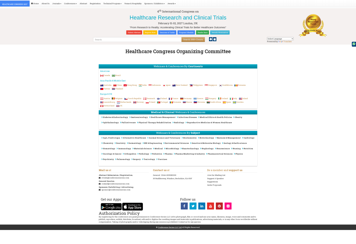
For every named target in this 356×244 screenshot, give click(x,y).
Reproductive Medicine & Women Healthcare (209, 122)
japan (168, 85)
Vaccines (162, 159)
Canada (107, 75)
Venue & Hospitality (133, 3)
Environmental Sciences (177, 143)
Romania (242, 85)
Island (245, 98)
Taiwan (107, 88)
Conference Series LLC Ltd (170, 227)
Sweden (239, 102)
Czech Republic (134, 98)
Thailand (119, 88)
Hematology (109, 148)
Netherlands (125, 102)
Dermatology (134, 143)
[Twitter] (193, 206)
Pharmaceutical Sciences (220, 154)
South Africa (215, 102)
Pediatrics (157, 154)
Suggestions (212, 181)
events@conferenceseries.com (115, 177)
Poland (152, 102)
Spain (228, 102)
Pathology (144, 154)
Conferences (70, 3)
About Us (46, 3)
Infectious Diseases (187, 117)
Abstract (83, 3)
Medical (158, 148)
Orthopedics (130, 154)
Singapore (212, 85)
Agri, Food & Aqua (111, 138)
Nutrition (248, 148)
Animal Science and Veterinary (164, 138)
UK (121, 105)
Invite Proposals (214, 185)
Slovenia (201, 102)
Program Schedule (186, 32)
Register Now (150, 32)
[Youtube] (210, 206)
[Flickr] (228, 206)
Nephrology (208, 148)
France (175, 98)
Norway (140, 102)
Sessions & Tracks (167, 32)
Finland (163, 98)
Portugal (164, 102)
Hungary (212, 98)
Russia (189, 102)
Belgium (119, 98)
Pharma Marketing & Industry (190, 154)
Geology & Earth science (235, 143)
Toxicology (149, 159)
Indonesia (156, 85)
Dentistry (121, 143)
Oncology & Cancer (112, 154)
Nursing (237, 148)
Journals (56, 3)
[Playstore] (211, 39)
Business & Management (229, 138)
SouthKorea (227, 85)
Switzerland (109, 105)
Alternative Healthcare (134, 138)
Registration (95, 3)
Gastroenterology (139, 117)
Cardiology (248, 138)
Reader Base (202, 32)
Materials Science (143, 148)
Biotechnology (206, 138)
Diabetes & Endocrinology (115, 117)
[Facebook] (184, 206)
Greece (200, 98)
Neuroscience (223, 148)
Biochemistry (190, 138)
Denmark (151, 98)
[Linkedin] (201, 206)
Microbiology (172, 148)
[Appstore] (214, 39)
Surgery (137, 159)
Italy (235, 98)
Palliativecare (129, 122)
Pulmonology (123, 159)
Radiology (179, 122)
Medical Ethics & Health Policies (216, 117)
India (144, 85)
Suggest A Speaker (215, 178)
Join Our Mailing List (216, 175)
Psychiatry (108, 159)
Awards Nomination (220, 32)
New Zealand (181, 85)
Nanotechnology (190, 148)
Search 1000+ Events (193, 39)
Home (36, 3)
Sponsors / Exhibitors (153, 3)
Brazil (118, 75)
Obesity (238, 117)
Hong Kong (132, 85)
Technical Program (111, 3)
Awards (171, 3)
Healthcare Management (163, 117)
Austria (107, 98)
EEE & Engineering (153, 143)
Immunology (124, 148)
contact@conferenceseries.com (115, 183)
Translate (287, 41)
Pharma (168, 154)
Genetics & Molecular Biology (206, 143)
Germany (188, 98)
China (119, 85)
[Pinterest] (219, 206)
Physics (239, 154)
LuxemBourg (109, 102)
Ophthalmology (111, 122)
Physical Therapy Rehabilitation (155, 122)
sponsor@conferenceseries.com (116, 189)
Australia (107, 85)
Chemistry (108, 143)
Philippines (198, 85)
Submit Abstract (134, 32)
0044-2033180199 (168, 175)
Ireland (225, 98)
